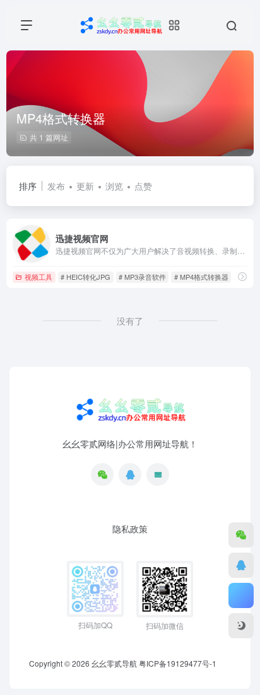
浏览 (114, 186)
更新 (85, 186)
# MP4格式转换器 (201, 277)
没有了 (130, 320)
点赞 (143, 186)
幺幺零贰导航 (114, 663)
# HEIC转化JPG (85, 277)
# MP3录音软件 (142, 277)
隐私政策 (130, 528)
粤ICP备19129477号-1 (177, 663)
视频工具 (38, 277)
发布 (56, 186)
